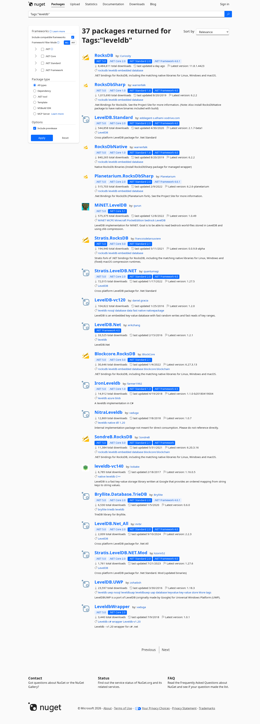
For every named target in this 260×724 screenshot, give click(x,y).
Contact (35, 678)
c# (109, 621)
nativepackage (155, 310)
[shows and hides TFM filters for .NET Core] (36, 56)
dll (117, 422)
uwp (110, 592)
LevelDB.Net (108, 324)
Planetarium (167, 176)
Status (103, 678)
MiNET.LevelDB (111, 205)
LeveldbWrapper (112, 606)
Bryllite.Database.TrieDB (121, 494)
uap (152, 592)
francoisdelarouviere (148, 238)
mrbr (138, 524)
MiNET (102, 220)
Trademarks (207, 708)
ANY (73, 42)
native (142, 310)
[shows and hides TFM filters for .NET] (36, 49)
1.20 (122, 422)
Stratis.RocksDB (111, 238)
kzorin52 (159, 553)
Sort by (189, 31)
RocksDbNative (111, 146)
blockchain (163, 369)
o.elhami (158, 118)
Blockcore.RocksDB (115, 354)
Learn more (59, 31)
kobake (134, 466)
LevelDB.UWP (109, 582)
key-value (185, 592)
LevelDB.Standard (114, 117)
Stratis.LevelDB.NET (116, 271)
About (107, 708)
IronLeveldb (107, 383)
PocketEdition (135, 220)
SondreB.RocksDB (113, 437)
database (137, 70)
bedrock (150, 220)
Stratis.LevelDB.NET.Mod (121, 553)
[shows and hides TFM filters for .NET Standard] (36, 63)
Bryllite (158, 494)
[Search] (228, 14)
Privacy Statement (184, 708)
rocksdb (103, 70)
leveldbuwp (142, 592)
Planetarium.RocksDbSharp (124, 176)
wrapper (117, 621)
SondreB (144, 437)
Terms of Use (123, 708)
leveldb (112, 70)
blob (118, 398)
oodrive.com (172, 118)
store (195, 592)
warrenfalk (139, 85)
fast (135, 310)
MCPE (110, 220)
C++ (118, 476)
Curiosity (125, 56)
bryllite (102, 509)
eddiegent (146, 118)
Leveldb (103, 621)
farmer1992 (134, 383)
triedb (111, 509)
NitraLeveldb (108, 412)
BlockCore (148, 354)
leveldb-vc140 (109, 466)
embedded (124, 70)
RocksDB (104, 55)
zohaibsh (135, 582)
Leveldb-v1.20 (132, 621)
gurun (137, 205)
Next (166, 649)
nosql (111, 310)
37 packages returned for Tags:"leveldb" (126, 35)
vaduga (133, 413)
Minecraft (120, 220)
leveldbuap (128, 592)
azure (111, 398)
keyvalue (173, 592)
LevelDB (103, 132)
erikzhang (134, 325)
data (129, 310)
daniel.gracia (140, 300)
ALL (67, 42)
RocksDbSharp (110, 84)
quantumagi (151, 271)
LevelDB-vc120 (110, 300)
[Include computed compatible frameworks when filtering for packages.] (73, 37)
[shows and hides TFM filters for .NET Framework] (36, 70)
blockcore (150, 369)
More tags (205, 592)
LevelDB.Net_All (111, 523)
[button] (51, 31)
